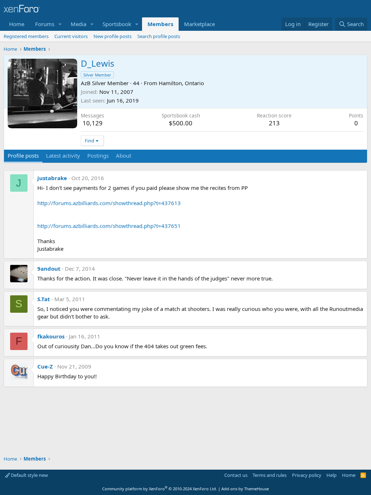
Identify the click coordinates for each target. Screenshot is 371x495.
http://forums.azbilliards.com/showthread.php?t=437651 (109, 225)
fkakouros (50, 336)
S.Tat (43, 299)
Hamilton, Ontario (181, 83)
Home (16, 24)
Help (331, 475)
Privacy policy (306, 475)
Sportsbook (117, 24)
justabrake (52, 178)
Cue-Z (45, 366)
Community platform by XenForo (159, 488)
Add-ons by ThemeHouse (245, 488)
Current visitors (71, 36)
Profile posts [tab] (23, 155)
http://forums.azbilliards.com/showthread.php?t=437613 (109, 203)
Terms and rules (270, 475)
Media (78, 24)
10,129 (93, 123)
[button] (60, 24)
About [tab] (123, 155)
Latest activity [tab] (63, 155)
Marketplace (199, 24)
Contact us (235, 475)
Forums (44, 24)
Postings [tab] (98, 155)
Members (160, 24)
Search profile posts (158, 36)
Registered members (26, 36)
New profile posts (112, 36)
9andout (49, 268)
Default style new (29, 475)
